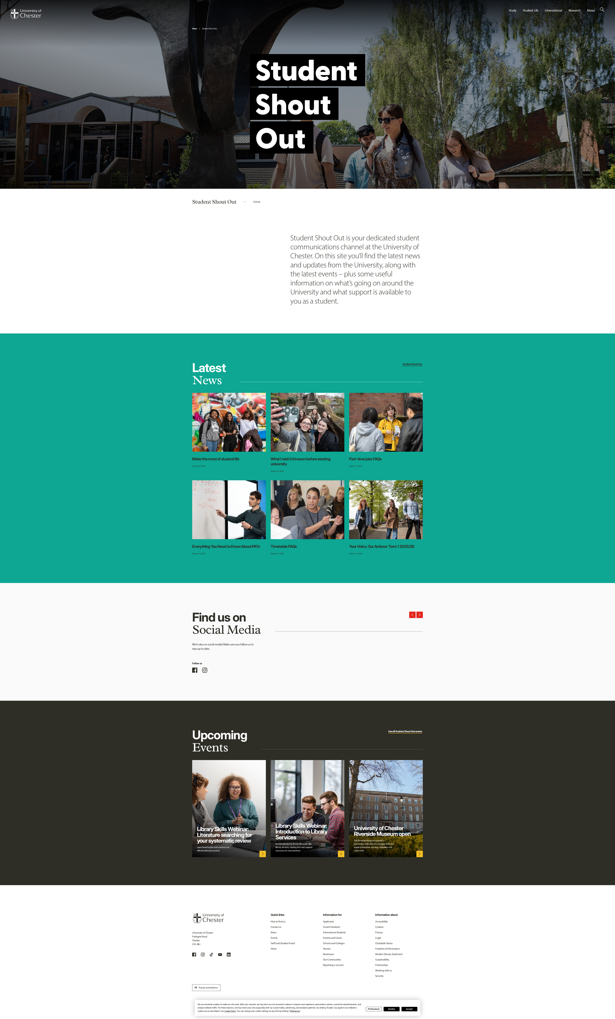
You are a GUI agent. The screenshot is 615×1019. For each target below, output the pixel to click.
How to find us (278, 921)
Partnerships (381, 965)
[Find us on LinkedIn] (229, 954)
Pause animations (206, 987)
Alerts (273, 948)
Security (379, 975)
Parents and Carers (332, 937)
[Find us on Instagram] (204, 670)
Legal (378, 937)
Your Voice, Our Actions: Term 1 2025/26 (381, 546)
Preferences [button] (295, 1011)
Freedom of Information (387, 948)
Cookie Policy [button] (230, 1011)
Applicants (328, 921)
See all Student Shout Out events (405, 731)
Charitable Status (384, 943)
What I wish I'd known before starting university (300, 461)
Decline (391, 1009)
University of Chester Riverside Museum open (382, 831)
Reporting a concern (333, 965)
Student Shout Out (209, 29)
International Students (334, 932)
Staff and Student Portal (283, 943)
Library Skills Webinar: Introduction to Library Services (301, 831)
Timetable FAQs (284, 546)
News (273, 932)
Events (257, 201)
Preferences (374, 1009)
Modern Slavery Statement (388, 954)
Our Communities (332, 959)
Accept (409, 1009)
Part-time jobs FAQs (365, 459)
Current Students (331, 926)
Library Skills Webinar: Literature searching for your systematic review (224, 835)
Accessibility (381, 921)
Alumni (327, 948)
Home (194, 28)
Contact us (276, 926)
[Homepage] (25, 14)
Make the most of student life (215, 459)
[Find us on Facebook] (194, 670)
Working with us (383, 970)
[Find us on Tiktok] (211, 954)
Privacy (379, 932)
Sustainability (382, 959)
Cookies (379, 926)
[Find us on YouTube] (220, 954)
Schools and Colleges (334, 943)
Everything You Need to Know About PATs (226, 546)
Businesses (328, 954)
